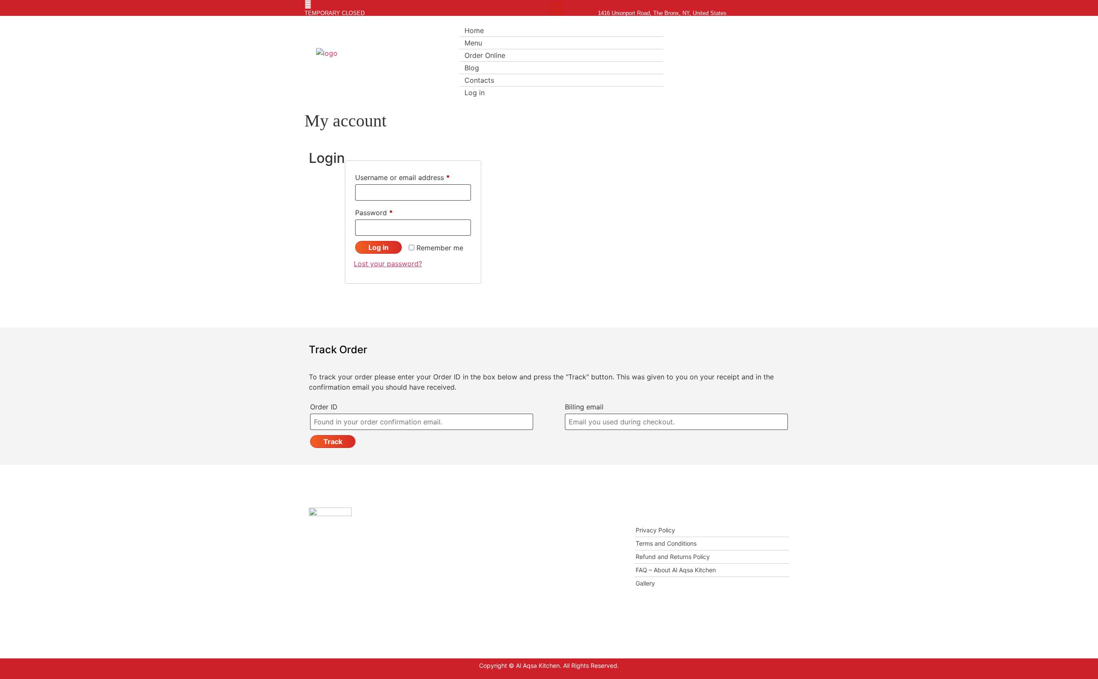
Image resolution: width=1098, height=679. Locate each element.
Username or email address (413, 176)
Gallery (645, 583)
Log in (475, 92)
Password (388, 211)
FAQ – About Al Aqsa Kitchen (676, 570)
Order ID (324, 407)
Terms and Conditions (666, 543)
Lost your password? (388, 263)
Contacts (479, 80)
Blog (472, 67)
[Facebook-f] (542, 8)
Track (332, 441)
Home (474, 30)
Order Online (485, 55)
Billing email (584, 407)
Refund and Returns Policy (673, 556)
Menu (473, 43)
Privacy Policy (655, 530)
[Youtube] (556, 8)
